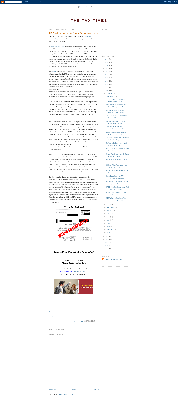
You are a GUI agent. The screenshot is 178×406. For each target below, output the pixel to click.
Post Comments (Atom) (65, 394)
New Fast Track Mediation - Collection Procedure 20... (115, 127)
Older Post (95, 389)
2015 (107, 236)
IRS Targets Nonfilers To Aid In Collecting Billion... (116, 193)
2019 (107, 81)
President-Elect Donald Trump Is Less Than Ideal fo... (116, 160)
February (110, 229)
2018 (107, 84)
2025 (107, 62)
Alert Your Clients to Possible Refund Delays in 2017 (116, 105)
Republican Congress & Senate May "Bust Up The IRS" (116, 133)
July (108, 214)
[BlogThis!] (87, 321)
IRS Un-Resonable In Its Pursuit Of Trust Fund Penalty (117, 149)
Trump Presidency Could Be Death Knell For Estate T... (117, 155)
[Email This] (85, 321)
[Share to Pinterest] (94, 321)
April (109, 223)
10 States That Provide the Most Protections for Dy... (116, 166)
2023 (107, 68)
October (109, 204)
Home (74, 389)
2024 (107, 65)
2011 (107, 249)
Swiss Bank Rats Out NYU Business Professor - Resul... (116, 177)
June (108, 217)
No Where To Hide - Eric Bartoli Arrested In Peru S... (116, 144)
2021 (107, 75)
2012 (107, 246)
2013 (107, 243)
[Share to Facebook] (92, 321)
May (108, 220)
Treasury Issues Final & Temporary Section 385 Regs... (117, 138)
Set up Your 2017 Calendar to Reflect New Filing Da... (116, 100)
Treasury (52, 312)
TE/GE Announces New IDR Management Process (115, 122)
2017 (107, 87)
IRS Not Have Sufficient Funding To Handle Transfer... (117, 171)
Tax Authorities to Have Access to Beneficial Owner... (117, 116)
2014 (107, 239)
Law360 (51, 317)
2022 (107, 71)
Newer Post (52, 389)
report (54, 71)
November (110, 96)
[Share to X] (89, 321)
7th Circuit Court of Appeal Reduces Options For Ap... (115, 111)
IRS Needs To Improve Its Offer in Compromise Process (117, 182)
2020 (107, 78)
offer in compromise (57, 46)
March (109, 226)
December (110, 93)
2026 (107, 59)
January (109, 232)
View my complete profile (112, 263)
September (110, 207)
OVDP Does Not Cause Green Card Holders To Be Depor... (117, 188)
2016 (107, 90)
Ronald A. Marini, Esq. (113, 259)
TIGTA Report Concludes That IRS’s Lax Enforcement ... (116, 199)
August (109, 210)
